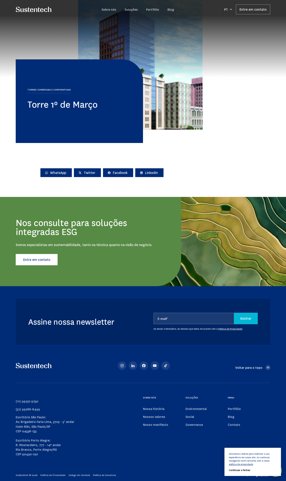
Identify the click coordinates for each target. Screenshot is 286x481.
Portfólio (152, 9)
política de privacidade (241, 464)
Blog (170, 9)
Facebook (120, 172)
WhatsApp (58, 172)
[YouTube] (155, 365)
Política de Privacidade (230, 328)
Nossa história (153, 408)
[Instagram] (122, 365)
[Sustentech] (33, 9)
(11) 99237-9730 (27, 401)
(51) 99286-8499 (28, 409)
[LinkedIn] (133, 365)
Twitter (89, 172)
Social (190, 416)
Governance (194, 424)
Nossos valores (154, 416)
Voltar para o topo (248, 367)
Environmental (196, 408)
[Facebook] (144, 365)
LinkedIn (151, 172)
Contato (234, 424)
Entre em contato (253, 9)
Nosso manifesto (155, 424)
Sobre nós (109, 9)
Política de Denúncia (104, 475)
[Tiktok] (165, 365)
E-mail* (163, 318)
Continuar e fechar (239, 470)
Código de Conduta (79, 475)
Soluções (131, 9)
